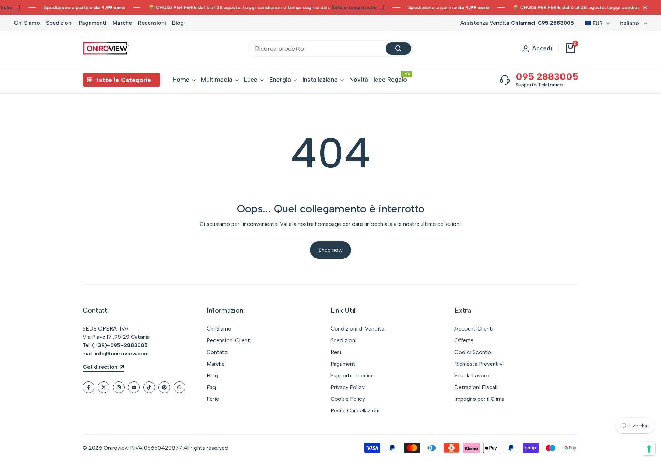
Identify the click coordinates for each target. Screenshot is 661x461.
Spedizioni (59, 23)
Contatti (217, 352)
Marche (122, 23)
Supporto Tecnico (352, 375)
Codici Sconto (472, 352)
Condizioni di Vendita (357, 328)
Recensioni (152, 23)
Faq (211, 387)
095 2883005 (556, 23)
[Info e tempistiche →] (358, 7)
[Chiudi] (643, 7)
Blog (178, 23)
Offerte (463, 340)
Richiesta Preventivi (479, 363)
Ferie (213, 399)
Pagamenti (92, 23)
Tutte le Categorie (123, 80)
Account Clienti (473, 328)
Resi (335, 352)
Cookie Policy (347, 399)
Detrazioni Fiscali (475, 387)
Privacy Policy (347, 387)
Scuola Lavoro (471, 375)
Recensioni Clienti (229, 340)
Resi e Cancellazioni (354, 410)
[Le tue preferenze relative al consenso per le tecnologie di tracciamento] (648, 448)
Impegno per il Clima (479, 399)
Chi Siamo (27, 23)
